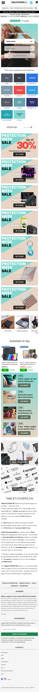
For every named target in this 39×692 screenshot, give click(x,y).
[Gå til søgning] (36, 8)
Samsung (10, 508)
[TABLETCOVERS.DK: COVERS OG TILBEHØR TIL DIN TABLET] (19, 2)
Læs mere (24, 385)
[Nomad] (10, 127)
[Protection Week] (20, 34)
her (24, 642)
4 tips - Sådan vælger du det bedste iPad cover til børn (27, 429)
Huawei (16, 508)
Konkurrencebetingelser (7, 670)
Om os (2, 667)
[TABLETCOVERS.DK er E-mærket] (31, 3)
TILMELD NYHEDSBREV (19, 634)
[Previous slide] (4, 325)
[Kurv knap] (36, 2)
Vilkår (2, 658)
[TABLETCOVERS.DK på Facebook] (2, 679)
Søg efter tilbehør (19, 56)
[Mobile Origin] (25, 127)
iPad (4, 508)
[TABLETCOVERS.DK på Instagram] (5, 679)
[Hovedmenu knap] (3, 2)
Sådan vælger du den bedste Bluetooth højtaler (27, 381)
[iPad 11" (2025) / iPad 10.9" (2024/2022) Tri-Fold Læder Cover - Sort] (10, 353)
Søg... (2, 673)
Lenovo (25, 508)
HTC (20, 508)
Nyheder (19, 591)
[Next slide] (35, 325)
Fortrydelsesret (4, 661)
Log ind (9, 679)
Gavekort (3, 664)
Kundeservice (4, 652)
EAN (2, 655)
